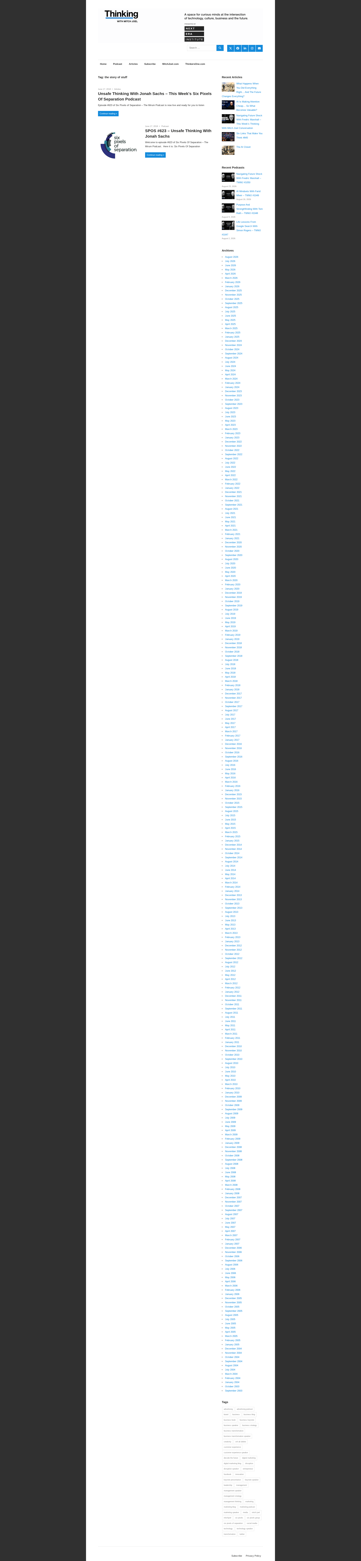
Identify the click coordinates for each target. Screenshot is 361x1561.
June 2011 (230, 1021)
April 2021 (230, 525)
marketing (249, 1501)
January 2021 (232, 538)
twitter (242, 1534)
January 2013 (232, 941)
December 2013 (233, 895)
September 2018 (233, 656)
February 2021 (232, 534)
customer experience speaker (236, 1452)
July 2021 (230, 513)
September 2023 (233, 404)
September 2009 (233, 1109)
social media (252, 1523)
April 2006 (230, 1281)
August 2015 (231, 811)
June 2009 (230, 1122)
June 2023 (230, 416)
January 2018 (232, 689)
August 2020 (231, 559)
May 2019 (230, 622)
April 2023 (230, 425)
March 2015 (231, 832)
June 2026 (230, 265)
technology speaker (245, 1529)
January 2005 (232, 1344)
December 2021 (233, 492)
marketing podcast (247, 1507)
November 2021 (233, 496)
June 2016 (230, 769)
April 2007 (230, 1231)
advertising (228, 1409)
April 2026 (230, 273)
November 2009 (233, 1101)
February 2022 (232, 483)
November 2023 (233, 395)
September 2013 (233, 908)
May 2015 (230, 824)
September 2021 (233, 504)
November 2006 (233, 1252)
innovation (239, 1474)
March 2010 (231, 1084)
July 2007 (230, 1218)
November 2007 (233, 1201)
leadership (228, 1485)
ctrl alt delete (240, 1442)
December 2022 (233, 441)
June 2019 (230, 618)
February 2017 (232, 735)
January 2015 (232, 840)
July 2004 (230, 1369)
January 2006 (232, 1294)
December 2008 (233, 1147)
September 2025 (233, 303)
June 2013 (230, 920)
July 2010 (230, 1067)
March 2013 (231, 933)
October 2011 (232, 1004)
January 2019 (232, 639)
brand (226, 1414)
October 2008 (232, 1155)
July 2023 (230, 412)
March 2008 (231, 1185)
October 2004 (232, 1357)
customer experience (232, 1447)
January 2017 (232, 740)
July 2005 (230, 1319)
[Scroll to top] (356, 1556)
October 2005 (232, 1306)
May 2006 (230, 1277)
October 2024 (232, 349)
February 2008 (232, 1189)
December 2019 (233, 593)
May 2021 (230, 521)
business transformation (233, 1431)
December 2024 (233, 341)
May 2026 (230, 269)
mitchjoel (227, 1518)
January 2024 (232, 387)
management (241, 1485)
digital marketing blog (232, 1463)
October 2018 (232, 651)
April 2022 (230, 475)
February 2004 (232, 1378)
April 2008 (230, 1180)
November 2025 (233, 294)
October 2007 (232, 1206)
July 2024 (230, 362)
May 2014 (230, 874)
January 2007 (232, 1243)
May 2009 (230, 1126)
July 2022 (230, 462)
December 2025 (233, 290)
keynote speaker (251, 1480)
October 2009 (232, 1105)
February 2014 (232, 887)
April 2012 (230, 979)
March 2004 (231, 1374)
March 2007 (231, 1235)
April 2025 (230, 324)
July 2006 (230, 1269)
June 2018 (230, 668)
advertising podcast (245, 1409)
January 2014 (232, 891)
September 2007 (233, 1210)
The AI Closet (243, 147)
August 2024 (231, 357)
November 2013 (233, 899)
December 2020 (233, 542)
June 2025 (230, 315)
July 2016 (230, 765)
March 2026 (231, 278)
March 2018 (231, 681)
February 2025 (232, 332)
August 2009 (231, 1113)
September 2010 (233, 1059)
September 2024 (233, 353)
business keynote (247, 1420)
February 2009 (232, 1138)
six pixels (239, 1518)
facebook (227, 1474)
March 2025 (231, 328)
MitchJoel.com (170, 64)
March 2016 (231, 781)
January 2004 (232, 1382)
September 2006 (233, 1260)
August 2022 (231, 458)
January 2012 (232, 992)
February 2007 (232, 1239)
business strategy (249, 1425)
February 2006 (232, 1290)
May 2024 (230, 370)
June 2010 (230, 1071)
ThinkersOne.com (195, 64)
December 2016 (233, 744)
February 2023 (232, 433)
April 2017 (230, 727)
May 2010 (230, 1075)
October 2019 (232, 601)
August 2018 (231, 660)
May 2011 (230, 1025)
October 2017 (232, 702)
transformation (229, 1534)
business (236, 1414)
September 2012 (233, 958)
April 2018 (230, 676)
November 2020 (233, 546)
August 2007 (231, 1214)
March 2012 (231, 983)
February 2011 (232, 1038)
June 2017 (230, 719)
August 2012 (231, 962)
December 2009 (233, 1096)
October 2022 (232, 450)
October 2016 (232, 752)
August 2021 (231, 509)
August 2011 (231, 1012)
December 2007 (233, 1197)
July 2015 (230, 815)
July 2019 (230, 614)
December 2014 (233, 844)
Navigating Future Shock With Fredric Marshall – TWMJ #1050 (249, 178)
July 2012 (230, 966)
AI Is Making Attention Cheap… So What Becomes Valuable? (247, 106)
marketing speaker (231, 1512)
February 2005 (232, 1340)
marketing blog (230, 1507)
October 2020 (232, 551)
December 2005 (233, 1298)
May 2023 (230, 420)
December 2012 (233, 945)
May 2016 (230, 773)
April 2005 (230, 1332)
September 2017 (233, 706)
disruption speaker (231, 1469)
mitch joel (256, 1512)
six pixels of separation (233, 1523)
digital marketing (249, 1458)
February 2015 (232, 836)
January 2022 (232, 488)
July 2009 (230, 1117)
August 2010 (231, 1063)
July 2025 (230, 311)
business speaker (231, 1425)
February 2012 (232, 987)
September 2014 (233, 857)
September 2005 (233, 1311)
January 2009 (232, 1143)
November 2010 (233, 1050)
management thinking (232, 1501)
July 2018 (230, 664)
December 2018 (233, 643)
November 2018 (233, 647)
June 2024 (230, 366)
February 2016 (232, 786)
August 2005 (231, 1315)
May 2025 (230, 320)
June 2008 (230, 1172)
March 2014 (231, 882)
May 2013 (230, 924)
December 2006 (233, 1248)
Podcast (117, 64)
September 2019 (233, 605)
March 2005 (231, 1336)
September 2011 (233, 1008)
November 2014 (233, 849)
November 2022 (233, 446)
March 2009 (231, 1134)
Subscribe (150, 64)
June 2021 (230, 517)
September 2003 (233, 1390)
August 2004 (231, 1365)
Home (103, 64)
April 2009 (230, 1130)
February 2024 (232, 383)
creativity (227, 1442)
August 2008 (231, 1164)
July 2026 (230, 261)
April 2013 (230, 928)
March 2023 (231, 429)
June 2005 (230, 1323)
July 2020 (230, 563)
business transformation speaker (237, 1436)
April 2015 (230, 828)
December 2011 (233, 996)
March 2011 (231, 1033)
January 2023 (232, 437)
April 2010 (230, 1080)
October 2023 (232, 399)
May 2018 (230, 672)
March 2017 (231, 731)
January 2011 (232, 1042)
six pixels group (253, 1518)
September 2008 (233, 1159)
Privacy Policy (253, 1556)
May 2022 (230, 471)
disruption (249, 1463)
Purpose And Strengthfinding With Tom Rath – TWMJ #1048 (249, 209)
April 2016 (230, 777)
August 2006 (231, 1264)
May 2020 (230, 572)
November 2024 (233, 345)
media (245, 1512)
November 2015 (233, 798)
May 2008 (230, 1176)
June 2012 (230, 970)
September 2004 (233, 1361)
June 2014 (230, 870)
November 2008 (233, 1151)
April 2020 (230, 576)
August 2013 (231, 912)
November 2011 (233, 1000)
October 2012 (232, 954)
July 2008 (230, 1168)
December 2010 (233, 1046)
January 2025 (232, 336)
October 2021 (232, 500)
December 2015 (233, 794)
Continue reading (107, 113)
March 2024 (231, 378)
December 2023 (233, 391)
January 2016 (232, 790)
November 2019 (233, 597)
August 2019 (231, 609)
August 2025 (231, 307)
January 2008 (232, 1193)
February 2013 (232, 937)
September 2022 (233, 454)
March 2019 (231, 630)
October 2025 (232, 299)
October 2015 (232, 803)
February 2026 (232, 282)
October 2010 (232, 1054)
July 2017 (230, 714)
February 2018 (232, 685)
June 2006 (230, 1273)
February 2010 (232, 1088)
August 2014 (231, 861)
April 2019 (230, 626)
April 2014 (230, 878)
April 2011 (230, 1029)
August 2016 (231, 760)
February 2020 (232, 584)
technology (228, 1529)
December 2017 (233, 693)
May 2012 (230, 975)
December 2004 (233, 1348)
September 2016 (233, 756)
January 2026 (232, 286)
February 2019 (232, 635)
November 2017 (233, 698)
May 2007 (230, 1227)
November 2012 (233, 949)
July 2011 (230, 1017)
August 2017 (231, 710)
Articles (133, 64)
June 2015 (230, 819)
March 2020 (231, 580)
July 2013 (230, 916)
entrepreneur (248, 1469)
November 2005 (233, 1302)
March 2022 (231, 479)
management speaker (232, 1491)
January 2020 (232, 588)
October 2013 (232, 903)
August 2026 (231, 257)
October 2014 (232, 853)
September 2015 (233, 807)
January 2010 (232, 1092)
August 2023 (231, 408)
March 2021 (231, 530)
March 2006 (231, 1285)
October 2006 (232, 1256)
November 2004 (233, 1353)
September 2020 (233, 555)
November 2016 (233, 748)
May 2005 (230, 1327)
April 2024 (230, 374)
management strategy (233, 1496)
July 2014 (230, 865)
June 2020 (230, 567)
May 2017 (230, 723)
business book (230, 1420)
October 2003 (232, 1386)
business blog (249, 1414)
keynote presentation (232, 1480)
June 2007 (230, 1222)
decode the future (231, 1458)
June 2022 (230, 467)
